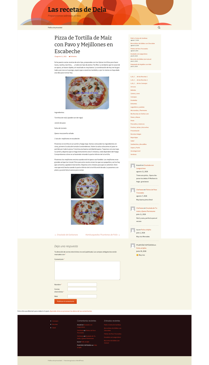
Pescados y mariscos (138, 124)
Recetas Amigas (136, 134)
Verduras (134, 154)
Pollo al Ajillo (146, 230)
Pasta (132, 121)
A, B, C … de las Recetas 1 (139, 77)
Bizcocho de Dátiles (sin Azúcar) (141, 59)
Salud (132, 141)
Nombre (58, 284)
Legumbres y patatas (137, 107)
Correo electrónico (59, 290)
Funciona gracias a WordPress (74, 361)
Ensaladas (134, 100)
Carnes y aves (135, 93)
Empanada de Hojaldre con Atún (141, 64)
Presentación (135, 131)
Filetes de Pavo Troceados (139, 49)
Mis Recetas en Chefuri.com (140, 114)
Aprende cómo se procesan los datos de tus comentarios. (71, 311)
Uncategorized (135, 151)
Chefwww (139, 189)
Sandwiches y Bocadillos (139, 144)
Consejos (134, 97)
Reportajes (134, 137)
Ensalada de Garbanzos (66, 234)
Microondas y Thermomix (139, 110)
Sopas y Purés (135, 148)
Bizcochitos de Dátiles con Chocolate (143, 43)
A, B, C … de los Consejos (139, 83)
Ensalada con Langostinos (139, 54)
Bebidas (133, 90)
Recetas (55, 324)
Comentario (59, 259)
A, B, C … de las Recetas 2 (139, 80)
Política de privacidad (55, 28)
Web (56, 296)
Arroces (133, 87)
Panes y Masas (135, 117)
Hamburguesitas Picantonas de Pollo (102, 234)
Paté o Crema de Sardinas (139, 38)
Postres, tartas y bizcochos (140, 127)
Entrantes (73, 56)
